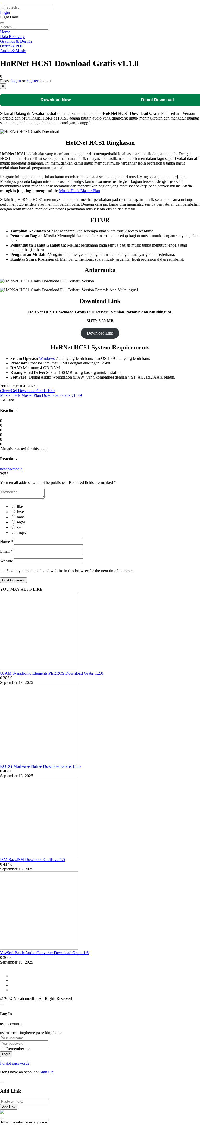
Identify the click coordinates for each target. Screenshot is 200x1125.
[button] (3, 86)
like (20, 506)
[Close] (2, 1004)
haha (21, 517)
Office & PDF (11, 46)
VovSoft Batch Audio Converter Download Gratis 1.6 (44, 953)
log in (16, 81)
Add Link (8, 1107)
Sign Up (46, 1072)
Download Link (100, 333)
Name (6, 541)
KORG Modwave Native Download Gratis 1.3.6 (40, 766)
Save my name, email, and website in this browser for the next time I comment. (71, 571)
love (20, 512)
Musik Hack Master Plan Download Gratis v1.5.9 (41, 395)
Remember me (18, 1049)
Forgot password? (14, 1063)
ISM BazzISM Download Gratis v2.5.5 (32, 859)
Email (6, 551)
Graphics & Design (16, 41)
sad (19, 527)
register (32, 81)
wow (21, 522)
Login (5, 12)
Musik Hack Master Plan (79, 190)
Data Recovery (12, 36)
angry (21, 532)
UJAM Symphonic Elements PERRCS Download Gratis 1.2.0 (51, 673)
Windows (47, 358)
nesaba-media (11, 469)
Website (6, 561)
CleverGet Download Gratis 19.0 (27, 390)
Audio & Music (13, 50)
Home (5, 32)
